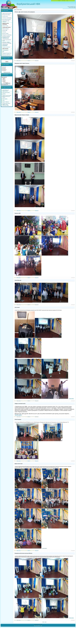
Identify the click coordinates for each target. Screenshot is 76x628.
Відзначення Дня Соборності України (22, 114)
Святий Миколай (18, 280)
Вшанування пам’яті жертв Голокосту (22, 63)
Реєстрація (63, 0)
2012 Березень (4, 69)
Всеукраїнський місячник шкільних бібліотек (23, 553)
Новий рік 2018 (17, 213)
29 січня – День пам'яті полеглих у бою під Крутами (25, 11)
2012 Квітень (4, 70)
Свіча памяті (17, 307)
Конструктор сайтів (37, 625)
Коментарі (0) (36, 60)
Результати (3, 83)
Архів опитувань (7, 83)
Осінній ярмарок (18, 419)
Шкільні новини (19, 60)
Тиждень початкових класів (20, 403)
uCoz (41, 625)
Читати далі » (71, 398)
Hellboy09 (28, 60)
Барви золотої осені (18, 463)
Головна (59, 0)
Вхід (67, 0)
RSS (74, 7)
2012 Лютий (4, 68)
